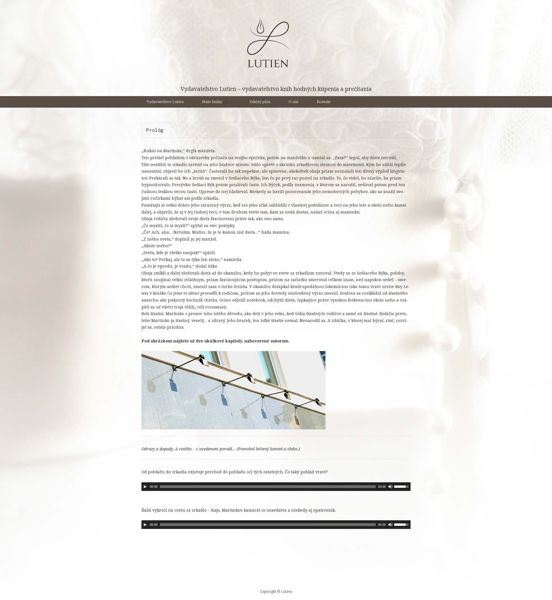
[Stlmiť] (390, 486)
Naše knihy (212, 101)
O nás (293, 101)
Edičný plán (260, 101)
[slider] (402, 486)
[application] (275, 486)
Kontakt (324, 101)
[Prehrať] (145, 486)
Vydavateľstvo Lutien (165, 101)
